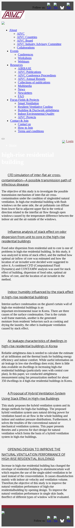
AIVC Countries (27, 37)
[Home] (13, 17)
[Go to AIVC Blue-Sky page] (62, 7)
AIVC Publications (29, 72)
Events (14, 51)
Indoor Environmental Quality (36, 113)
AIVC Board (25, 40)
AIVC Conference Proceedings (37, 75)
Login (69, 141)
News (21, 89)
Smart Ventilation (28, 103)
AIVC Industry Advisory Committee (39, 44)
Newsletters (25, 92)
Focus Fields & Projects (24, 99)
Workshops (25, 58)
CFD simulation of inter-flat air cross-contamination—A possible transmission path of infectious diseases (36, 180)
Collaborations (26, 47)
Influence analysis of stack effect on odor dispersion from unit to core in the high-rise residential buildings (34, 236)
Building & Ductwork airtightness (38, 110)
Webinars (23, 61)
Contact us (24, 124)
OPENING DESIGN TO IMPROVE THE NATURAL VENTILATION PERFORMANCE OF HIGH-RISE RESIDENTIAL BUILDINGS (33, 454)
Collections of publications (34, 82)
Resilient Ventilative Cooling (35, 106)
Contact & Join (19, 120)
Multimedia (25, 85)
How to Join (25, 127)
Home (13, 145)
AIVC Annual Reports (31, 79)
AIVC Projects (27, 117)
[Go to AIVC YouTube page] (56, 7)
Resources (16, 65)
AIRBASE (24, 68)
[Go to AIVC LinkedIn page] (49, 7)
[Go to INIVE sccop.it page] (69, 7)
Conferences (25, 54)
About (13, 30)
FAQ (21, 96)
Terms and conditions (31, 131)
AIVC (21, 33)
